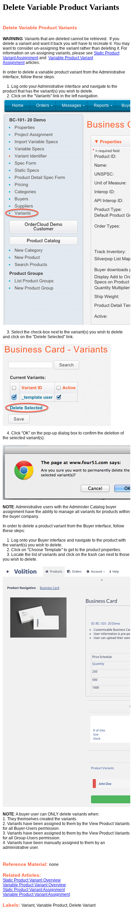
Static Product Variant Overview (32, 880)
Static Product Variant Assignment (34, 889)
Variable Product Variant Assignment (36, 894)
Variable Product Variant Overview (34, 885)
